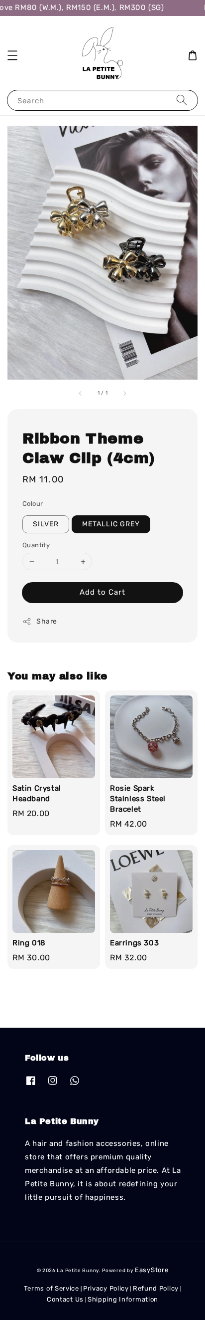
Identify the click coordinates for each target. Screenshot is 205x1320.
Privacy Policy (106, 1288)
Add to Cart (102, 592)
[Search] (182, 100)
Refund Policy (156, 1288)
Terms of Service (51, 1288)
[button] (12, 55)
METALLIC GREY (111, 524)
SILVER (46, 524)
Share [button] (46, 621)
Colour (32, 503)
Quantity (36, 545)
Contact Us (65, 1299)
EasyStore (151, 1270)
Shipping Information (123, 1299)
